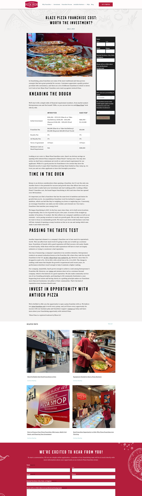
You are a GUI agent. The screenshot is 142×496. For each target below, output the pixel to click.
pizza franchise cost (38, 306)
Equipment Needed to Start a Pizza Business (87, 377)
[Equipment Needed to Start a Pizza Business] (93, 351)
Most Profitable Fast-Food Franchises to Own (41, 377)
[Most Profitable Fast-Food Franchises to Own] (48, 351)
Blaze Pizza (80, 105)
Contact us (71, 309)
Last (107, 41)
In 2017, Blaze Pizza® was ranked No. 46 (57, 258)
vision (51, 271)
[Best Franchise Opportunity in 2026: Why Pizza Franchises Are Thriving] (93, 406)
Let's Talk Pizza (103, 117)
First (98, 41)
